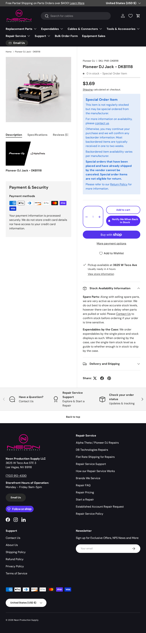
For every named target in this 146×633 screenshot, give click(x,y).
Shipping (88, 89)
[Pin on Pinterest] (109, 378)
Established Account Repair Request (100, 506)
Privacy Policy (15, 566)
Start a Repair (85, 499)
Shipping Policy (16, 552)
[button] (138, 16)
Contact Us (123, 314)
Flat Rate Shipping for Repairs (95, 457)
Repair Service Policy (89, 514)
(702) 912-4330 (16, 476)
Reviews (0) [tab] (61, 135)
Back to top (73, 416)
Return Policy (118, 184)
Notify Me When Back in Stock (125, 221)
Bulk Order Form (66, 36)
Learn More (77, 3)
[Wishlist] (130, 16)
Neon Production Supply (26, 620)
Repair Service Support (91, 464)
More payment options (111, 243)
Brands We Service (88, 478)
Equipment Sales (93, 36)
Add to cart (123, 209)
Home (9, 52)
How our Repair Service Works (95, 471)
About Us (12, 545)
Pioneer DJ (89, 60)
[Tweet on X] (94, 378)
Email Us (16, 497)
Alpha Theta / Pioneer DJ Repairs (97, 443)
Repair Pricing (85, 492)
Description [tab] (14, 135)
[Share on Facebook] (102, 378)
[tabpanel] (38, 157)
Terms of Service (16, 573)
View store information (101, 274)
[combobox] (76, 16)
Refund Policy (15, 559)
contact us (102, 123)
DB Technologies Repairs (92, 450)
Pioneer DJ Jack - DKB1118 (27, 52)
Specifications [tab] (37, 135)
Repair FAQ (83, 485)
